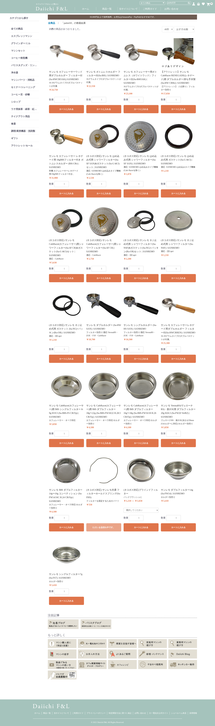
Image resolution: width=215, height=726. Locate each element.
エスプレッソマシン (21, 36)
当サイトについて (128, 9)
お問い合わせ (171, 9)
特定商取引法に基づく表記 (120, 713)
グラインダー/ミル (20, 43)
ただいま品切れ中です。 (103, 527)
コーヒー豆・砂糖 (20, 94)
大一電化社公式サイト (158, 713)
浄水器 (14, 72)
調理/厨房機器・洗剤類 (23, 131)
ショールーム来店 (178, 713)
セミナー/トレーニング (23, 87)
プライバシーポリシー (96, 713)
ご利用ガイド (150, 9)
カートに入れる (66, 109)
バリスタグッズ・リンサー (25, 65)
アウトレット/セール (22, 145)
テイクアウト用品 (20, 116)
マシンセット (18, 50)
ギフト (14, 138)
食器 (13, 123)
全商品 (51, 23)
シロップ (15, 102)
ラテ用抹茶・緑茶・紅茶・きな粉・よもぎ (25, 109)
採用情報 (193, 713)
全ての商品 (17, 28)
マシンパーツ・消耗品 (23, 80)
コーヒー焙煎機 (19, 58)
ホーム (85, 9)
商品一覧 (107, 9)
